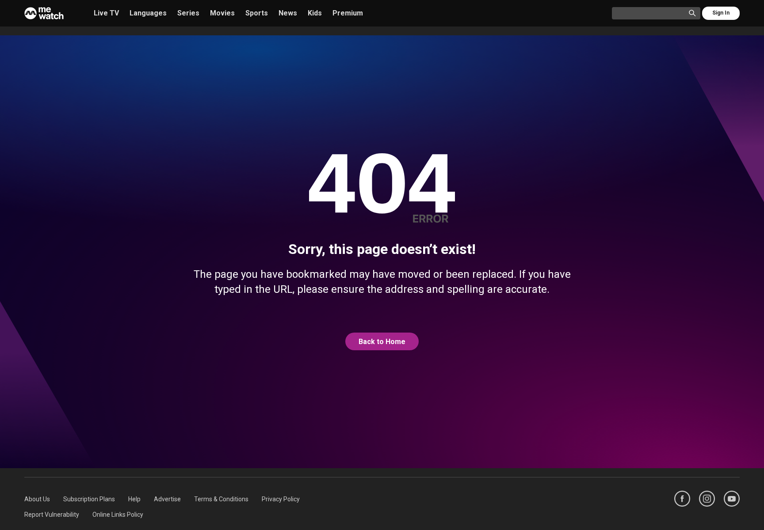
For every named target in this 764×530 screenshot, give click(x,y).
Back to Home (382, 341)
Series (188, 13)
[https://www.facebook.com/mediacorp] (682, 499)
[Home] (44, 13)
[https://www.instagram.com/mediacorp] (707, 499)
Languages (148, 13)
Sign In (721, 13)
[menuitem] (37, 499)
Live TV (106, 13)
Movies (222, 13)
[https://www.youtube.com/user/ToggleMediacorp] (732, 499)
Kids (315, 13)
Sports (256, 13)
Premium (347, 13)
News (288, 13)
